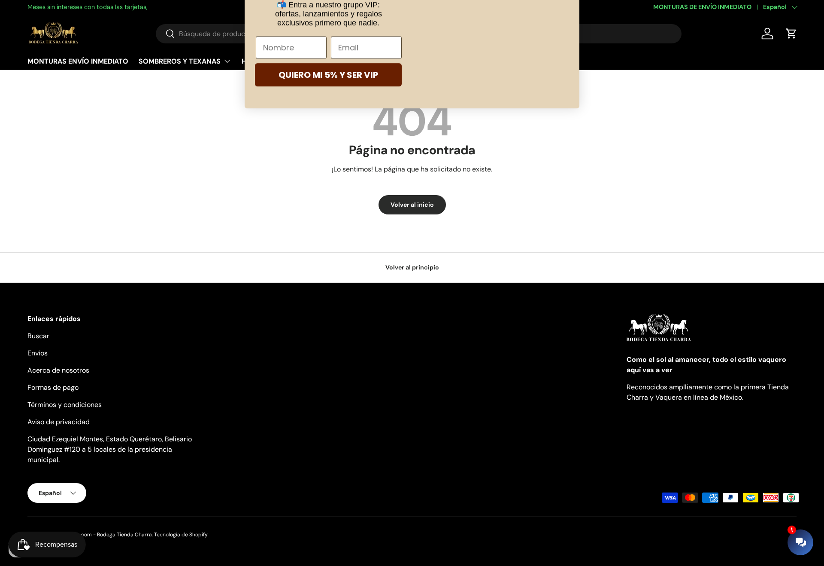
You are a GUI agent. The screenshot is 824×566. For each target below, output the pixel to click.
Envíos (37, 353)
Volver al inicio (412, 204)
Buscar (38, 335)
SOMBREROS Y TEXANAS (180, 60)
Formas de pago (53, 387)
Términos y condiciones (64, 404)
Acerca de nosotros (58, 370)
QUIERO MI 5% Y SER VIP (328, 150)
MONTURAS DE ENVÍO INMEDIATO (702, 7)
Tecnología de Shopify (181, 534)
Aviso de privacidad (58, 421)
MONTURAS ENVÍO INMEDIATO (77, 60)
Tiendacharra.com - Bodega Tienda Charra (99, 534)
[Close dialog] (568, 18)
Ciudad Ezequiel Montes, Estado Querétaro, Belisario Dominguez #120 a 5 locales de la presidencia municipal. (109, 449)
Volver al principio (412, 267)
